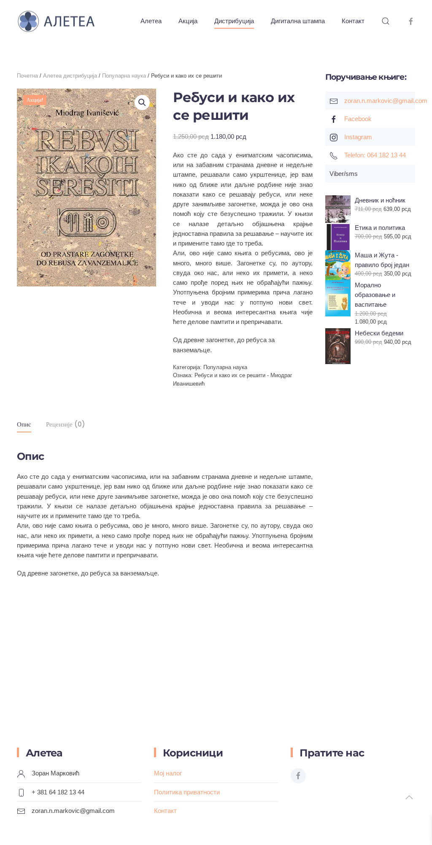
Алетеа (151, 20)
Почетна (27, 76)
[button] (385, 21)
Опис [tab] (24, 424)
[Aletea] (411, 20)
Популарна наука (124, 76)
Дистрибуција (234, 20)
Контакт (353, 20)
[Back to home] (64, 21)
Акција (187, 20)
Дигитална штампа (298, 20)
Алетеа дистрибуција (70, 76)
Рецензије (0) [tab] (65, 424)
